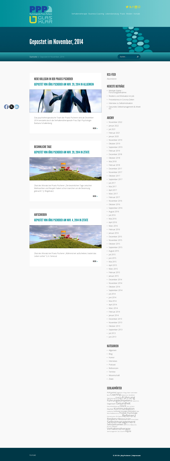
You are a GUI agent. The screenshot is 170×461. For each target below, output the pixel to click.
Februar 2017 (114, 197)
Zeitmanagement (112, 431)
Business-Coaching (96, 13)
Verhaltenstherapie (79, 13)
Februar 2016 (114, 229)
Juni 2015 (112, 258)
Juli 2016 (112, 215)
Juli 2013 (112, 333)
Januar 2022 (114, 125)
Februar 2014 (114, 311)
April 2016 (113, 222)
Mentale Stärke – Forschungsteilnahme (117, 91)
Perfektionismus (114, 413)
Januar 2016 (114, 233)
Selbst (136, 419)
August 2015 (114, 251)
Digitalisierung (111, 398)
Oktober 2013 (114, 326)
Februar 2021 (114, 133)
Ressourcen (124, 419)
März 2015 (113, 269)
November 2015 (115, 240)
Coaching (115, 394)
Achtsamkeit (111, 392)
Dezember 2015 (115, 236)
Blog (110, 354)
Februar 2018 (114, 165)
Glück (123, 406)
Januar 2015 (114, 276)
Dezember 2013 (115, 319)
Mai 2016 (112, 218)
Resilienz (112, 419)
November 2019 (115, 140)
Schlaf (133, 419)
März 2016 (113, 226)
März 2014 (113, 308)
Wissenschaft (114, 375)
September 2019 (115, 147)
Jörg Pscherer (55, 84)
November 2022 (115, 122)
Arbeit (128, 392)
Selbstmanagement (121, 422)
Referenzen (113, 368)
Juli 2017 (112, 183)
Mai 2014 (112, 301)
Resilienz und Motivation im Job (121, 96)
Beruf (108, 395)
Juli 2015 (112, 254)
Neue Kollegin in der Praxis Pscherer (53, 79)
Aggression (120, 392)
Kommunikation (124, 409)
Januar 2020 (114, 136)
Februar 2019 (114, 150)
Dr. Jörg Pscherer (124, 455)
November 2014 (115, 283)
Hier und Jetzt (130, 406)
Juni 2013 (112, 337)
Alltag (124, 392)
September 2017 (115, 179)
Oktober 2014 (114, 286)
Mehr (95, 128)
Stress (114, 426)
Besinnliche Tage (42, 147)
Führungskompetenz (119, 400)
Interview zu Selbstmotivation (121, 103)
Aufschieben (40, 215)
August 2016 (114, 211)
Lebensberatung (112, 13)
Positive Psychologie (128, 413)
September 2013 (115, 329)
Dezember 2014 (115, 279)
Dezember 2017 (115, 168)
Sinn (125, 424)
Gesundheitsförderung (113, 406)
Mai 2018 (112, 161)
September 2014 (115, 290)
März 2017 (113, 193)
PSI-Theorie (119, 416)
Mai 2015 (112, 261)
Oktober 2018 (114, 158)
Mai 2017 (112, 186)
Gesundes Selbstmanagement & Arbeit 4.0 (125, 107)
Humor (111, 357)
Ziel (118, 431)
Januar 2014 (114, 315)
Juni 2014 (112, 297)
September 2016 (115, 208)
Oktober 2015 (114, 244)
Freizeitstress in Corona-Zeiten (121, 99)
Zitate (86, 152)
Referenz (129, 415)
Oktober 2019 (114, 143)
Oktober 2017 (114, 176)
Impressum (136, 455)
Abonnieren (112, 79)
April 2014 (113, 304)
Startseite (33, 57)
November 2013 (115, 322)
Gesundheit (123, 403)
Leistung (116, 411)
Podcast (112, 364)
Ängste (128, 431)
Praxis (122, 13)
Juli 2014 (112, 294)
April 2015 (113, 265)
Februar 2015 (114, 272)
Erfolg (119, 397)
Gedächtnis (136, 401)
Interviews (113, 361)
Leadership (110, 411)
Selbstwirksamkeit (115, 424)
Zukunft (122, 431)
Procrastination (111, 416)
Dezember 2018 (115, 154)
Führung (128, 397)
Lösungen (124, 411)
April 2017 (113, 190)
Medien (129, 13)
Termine (112, 372)
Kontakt (137, 13)
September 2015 (115, 247)
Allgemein (88, 84)
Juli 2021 (112, 129)
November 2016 (115, 201)
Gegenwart (111, 403)
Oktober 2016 (114, 204)
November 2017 (115, 172)
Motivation (132, 411)
